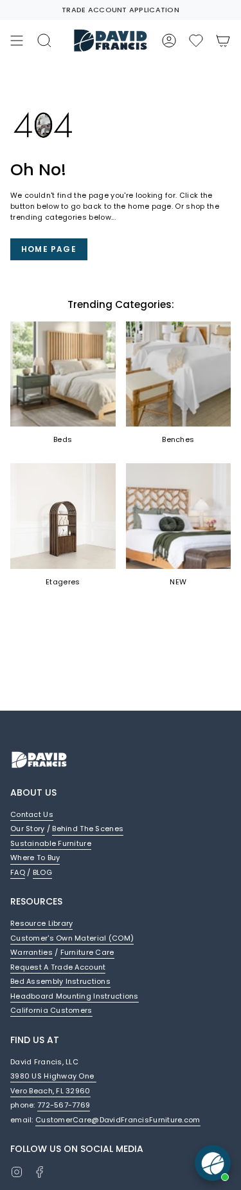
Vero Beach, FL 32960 (50, 1091)
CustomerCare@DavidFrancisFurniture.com (118, 1120)
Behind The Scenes (87, 828)
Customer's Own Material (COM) (72, 938)
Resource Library (41, 923)
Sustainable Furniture (50, 843)
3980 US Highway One (53, 1076)
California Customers (51, 1010)
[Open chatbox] (213, 1163)
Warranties (31, 952)
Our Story (27, 828)
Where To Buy (35, 857)
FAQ (17, 872)
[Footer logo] (39, 759)
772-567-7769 (63, 1105)
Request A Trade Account (57, 967)
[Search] (44, 40)
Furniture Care (87, 952)
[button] (196, 40)
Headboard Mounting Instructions (74, 996)
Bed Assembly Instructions (60, 981)
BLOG (42, 872)
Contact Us (31, 814)
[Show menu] (17, 40)
